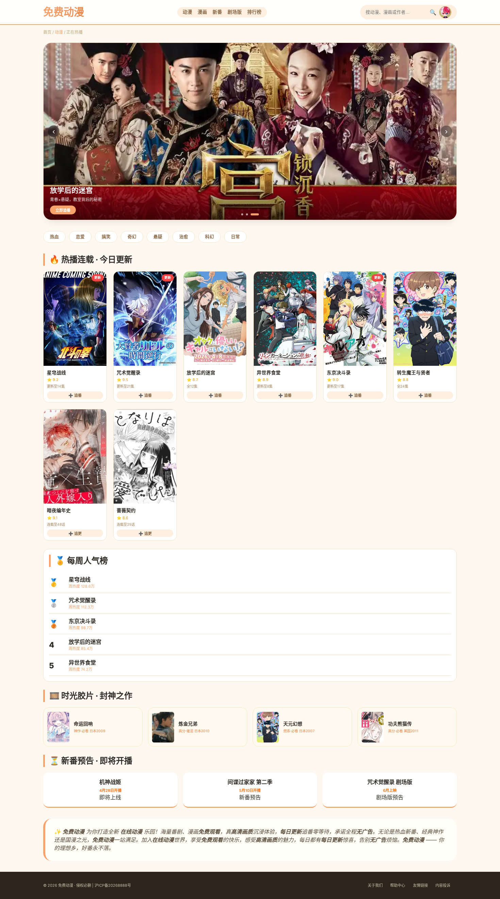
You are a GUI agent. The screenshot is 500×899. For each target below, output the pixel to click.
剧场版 (235, 12)
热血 (54, 236)
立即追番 (62, 210)
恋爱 (80, 236)
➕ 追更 (75, 534)
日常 (235, 236)
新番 (217, 12)
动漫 (187, 12)
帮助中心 (397, 885)
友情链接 (420, 885)
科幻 (209, 236)
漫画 (202, 12)
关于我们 (375, 885)
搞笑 (106, 236)
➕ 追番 (75, 395)
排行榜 (254, 12)
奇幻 (132, 236)
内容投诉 (442, 885)
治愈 (183, 236)
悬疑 (157, 236)
